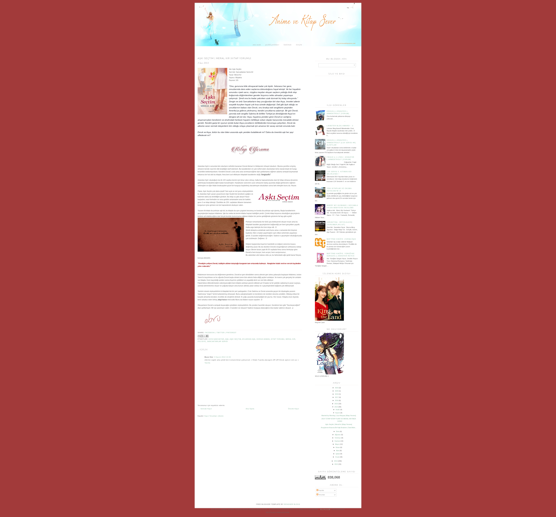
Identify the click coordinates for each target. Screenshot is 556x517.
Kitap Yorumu (278, 339)
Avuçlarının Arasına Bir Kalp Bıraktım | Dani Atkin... (338, 427)
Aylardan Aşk (248, 339)
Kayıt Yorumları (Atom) (214, 416)
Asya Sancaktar (216, 339)
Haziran (337, 441)
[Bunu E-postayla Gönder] (198, 336)
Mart (337, 450)
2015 (336, 404)
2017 (336, 397)
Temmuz (338, 438)
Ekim (337, 431)
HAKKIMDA (287, 44)
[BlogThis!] (201, 336)
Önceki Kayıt (293, 409)
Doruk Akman (263, 339)
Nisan (338, 447)
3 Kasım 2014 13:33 (222, 357)
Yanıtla (207, 363)
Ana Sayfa (257, 44)
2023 (336, 388)
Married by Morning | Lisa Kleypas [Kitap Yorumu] (338, 415)
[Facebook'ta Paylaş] (207, 336)
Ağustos (338, 434)
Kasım (337, 413)
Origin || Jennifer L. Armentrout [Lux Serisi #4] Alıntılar (341, 142)
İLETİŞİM (299, 44)
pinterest (231, 332)
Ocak (337, 457)
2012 (336, 464)
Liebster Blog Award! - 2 (340, 126)
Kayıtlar (321, 490)
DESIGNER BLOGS (292, 504)
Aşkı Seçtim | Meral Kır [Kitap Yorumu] (338, 424)
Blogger (325, 509)
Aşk (227, 339)
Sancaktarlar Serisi (217, 341)
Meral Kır (290, 339)
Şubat (338, 454)
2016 (336, 400)
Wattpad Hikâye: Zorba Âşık (341, 239)
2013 (336, 461)
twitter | (221, 332)
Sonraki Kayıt (206, 409)
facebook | (210, 332)
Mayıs (337, 444)
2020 (336, 391)
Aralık (338, 409)
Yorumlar (321, 495)
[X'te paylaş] (204, 336)
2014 (336, 407)
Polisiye (202, 341)
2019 (336, 394)
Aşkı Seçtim (235, 339)
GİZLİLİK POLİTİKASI (272, 44)
